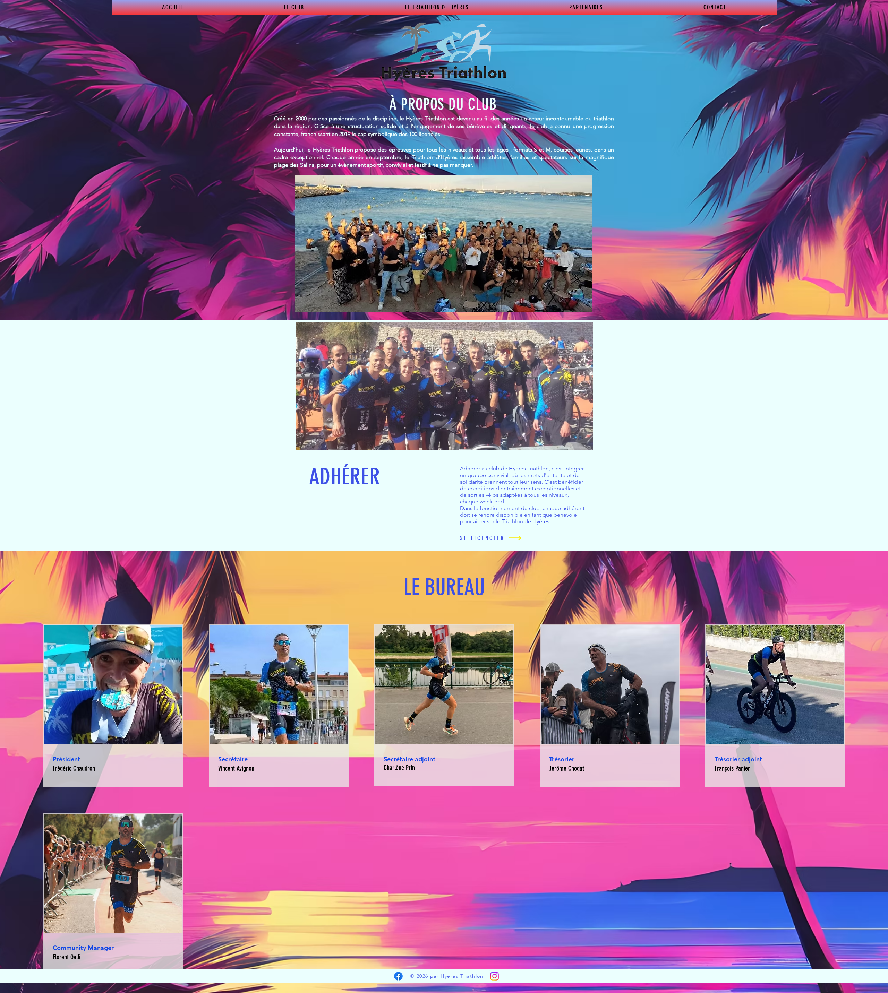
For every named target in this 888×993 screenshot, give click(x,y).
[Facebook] (398, 976)
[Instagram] (494, 976)
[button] (294, 7)
